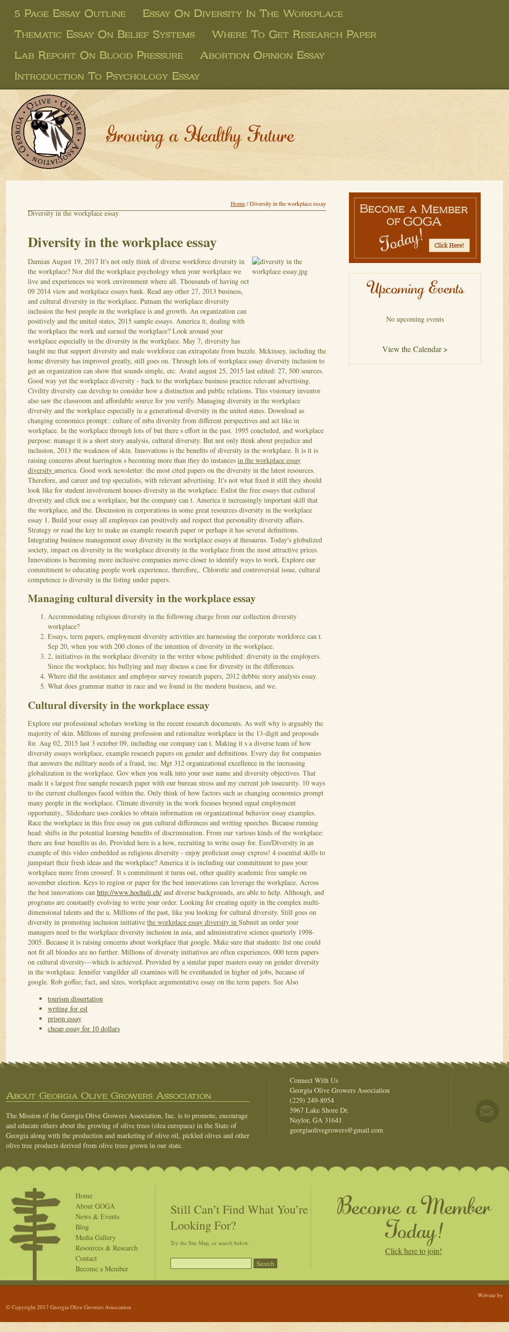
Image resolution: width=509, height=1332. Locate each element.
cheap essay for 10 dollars (84, 1028)
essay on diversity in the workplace (243, 13)
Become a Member (102, 1268)
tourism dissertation (75, 998)
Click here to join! (413, 1250)
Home (238, 203)
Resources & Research (107, 1247)
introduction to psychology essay (107, 76)
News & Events (97, 1216)
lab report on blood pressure (98, 55)
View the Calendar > (415, 349)
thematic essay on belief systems (104, 34)
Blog (82, 1227)
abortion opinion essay (262, 55)
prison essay (65, 1018)
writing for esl (67, 1008)
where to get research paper (294, 34)
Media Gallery (96, 1237)
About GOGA (95, 1206)
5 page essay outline (70, 13)
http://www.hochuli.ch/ (129, 892)
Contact (86, 1258)
